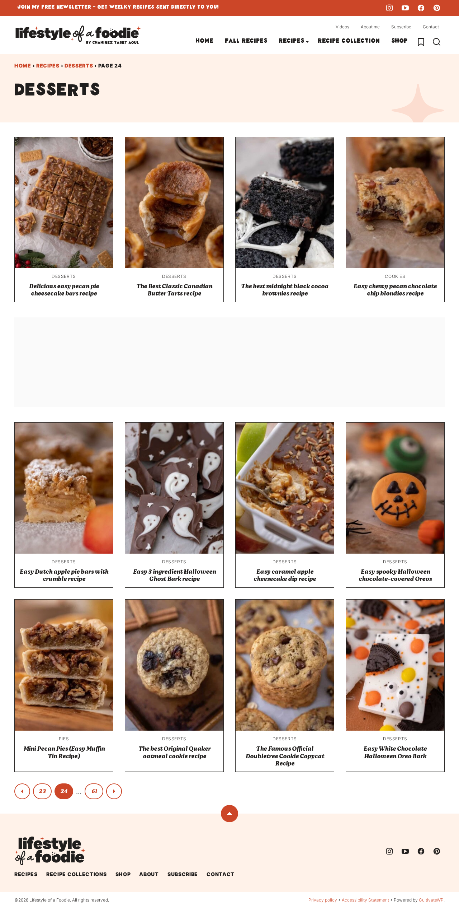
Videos (342, 26)
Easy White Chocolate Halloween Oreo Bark (395, 752)
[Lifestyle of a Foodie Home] (78, 35)
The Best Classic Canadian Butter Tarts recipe (174, 290)
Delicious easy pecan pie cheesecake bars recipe (64, 290)
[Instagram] (389, 8)
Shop (399, 41)
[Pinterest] (437, 8)
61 (94, 791)
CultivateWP (431, 900)
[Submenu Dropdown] (307, 42)
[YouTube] (405, 8)
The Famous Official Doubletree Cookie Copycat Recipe (285, 756)
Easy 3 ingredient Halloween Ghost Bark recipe (174, 575)
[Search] (437, 42)
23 (42, 791)
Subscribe (401, 26)
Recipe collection (349, 41)
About (149, 874)
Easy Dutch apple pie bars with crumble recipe (64, 575)
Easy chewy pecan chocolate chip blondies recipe (395, 290)
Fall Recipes (246, 41)
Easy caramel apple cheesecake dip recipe (285, 575)
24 (63, 791)
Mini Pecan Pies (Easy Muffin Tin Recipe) (64, 752)
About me (370, 26)
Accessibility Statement (365, 900)
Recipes (291, 41)
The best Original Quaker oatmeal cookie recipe (174, 752)
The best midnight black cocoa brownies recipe (284, 290)
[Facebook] (421, 8)
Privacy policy (322, 900)
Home (204, 41)
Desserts (79, 65)
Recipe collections (76, 874)
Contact (431, 26)
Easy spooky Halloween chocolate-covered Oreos (395, 575)
